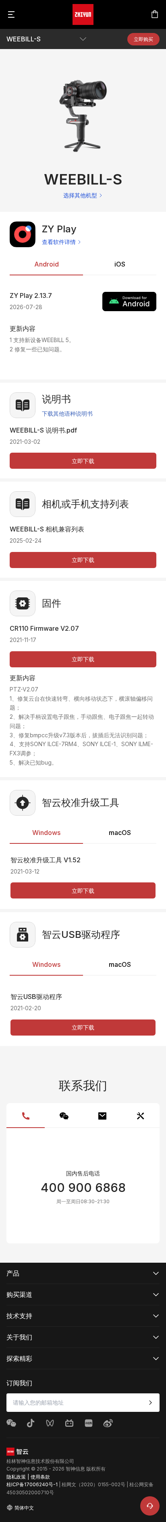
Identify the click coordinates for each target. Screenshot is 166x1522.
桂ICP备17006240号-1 (32, 1484)
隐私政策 (16, 1477)
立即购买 (143, 39)
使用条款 (40, 1477)
